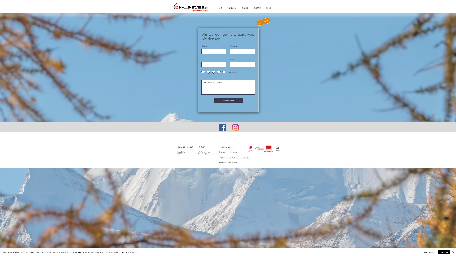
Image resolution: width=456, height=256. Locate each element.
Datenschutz (233, 152)
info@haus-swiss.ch (204, 152)
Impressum (223, 152)
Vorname (204, 46)
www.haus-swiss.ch (226, 147)
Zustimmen (444, 252)
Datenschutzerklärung (129, 252)
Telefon (232, 59)
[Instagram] (235, 127)
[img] (250, 148)
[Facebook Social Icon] (222, 127)
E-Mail (204, 59)
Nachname (233, 46)
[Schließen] (453, 252)
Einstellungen (429, 252)
